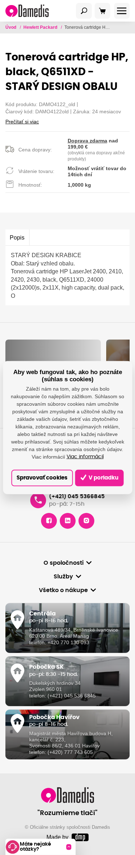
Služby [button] (63, 576)
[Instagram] (86, 521)
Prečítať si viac (22, 121)
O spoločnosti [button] (64, 563)
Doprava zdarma (87, 141)
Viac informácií (85, 456)
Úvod (11, 27)
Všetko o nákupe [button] (63, 590)
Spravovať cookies (42, 478)
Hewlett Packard (40, 27)
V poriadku (102, 478)
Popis (17, 237)
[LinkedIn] (68, 521)
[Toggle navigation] (84, 11)
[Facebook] (49, 521)
